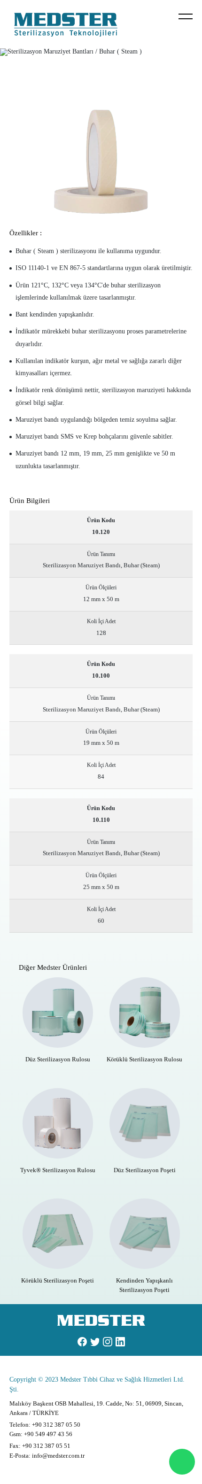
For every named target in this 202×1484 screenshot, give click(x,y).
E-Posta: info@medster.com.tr (47, 1455)
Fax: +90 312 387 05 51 (39, 1445)
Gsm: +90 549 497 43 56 (40, 1434)
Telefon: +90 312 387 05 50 (44, 1424)
